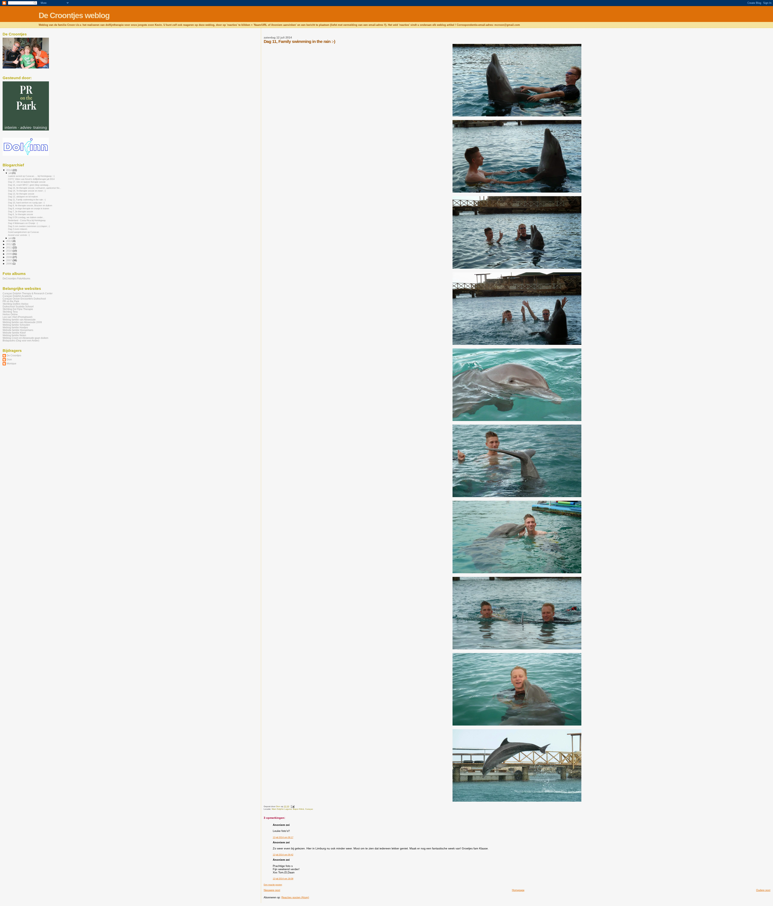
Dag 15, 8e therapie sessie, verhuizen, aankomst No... (34, 188)
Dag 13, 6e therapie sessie (21, 194)
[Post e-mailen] (292, 806)
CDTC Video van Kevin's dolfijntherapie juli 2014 (31, 179)
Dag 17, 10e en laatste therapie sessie (26, 182)
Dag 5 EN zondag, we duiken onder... (26, 217)
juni (10, 238)
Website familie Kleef (14, 332)
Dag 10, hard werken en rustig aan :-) (26, 202)
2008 (9, 257)
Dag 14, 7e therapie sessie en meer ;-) (27, 191)
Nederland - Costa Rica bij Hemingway (27, 220)
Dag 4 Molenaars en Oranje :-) (23, 223)
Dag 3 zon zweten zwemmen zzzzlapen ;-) (29, 226)
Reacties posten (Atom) (295, 897)
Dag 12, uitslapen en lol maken (23, 196)
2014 (9, 170)
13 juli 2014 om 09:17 (283, 837)
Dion (9, 359)
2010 (9, 250)
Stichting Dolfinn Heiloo (15, 304)
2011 (9, 247)
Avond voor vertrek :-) (19, 235)
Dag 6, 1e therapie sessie (20, 214)
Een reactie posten (273, 884)
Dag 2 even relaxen (17, 229)
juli (10, 173)
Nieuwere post (272, 890)
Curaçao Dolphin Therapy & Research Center (28, 293)
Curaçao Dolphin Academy (17, 296)
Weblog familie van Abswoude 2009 (22, 322)
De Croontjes (14, 355)
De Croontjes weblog (74, 15)
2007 (9, 260)
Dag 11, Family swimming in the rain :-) (27, 199)
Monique (11, 363)
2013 (9, 241)
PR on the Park (11, 301)
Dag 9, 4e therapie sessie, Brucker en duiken (30, 205)
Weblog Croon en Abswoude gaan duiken (25, 338)
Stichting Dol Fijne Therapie (18, 309)
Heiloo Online (10, 314)
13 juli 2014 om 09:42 (283, 854)
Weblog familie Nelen (14, 335)
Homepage (518, 890)
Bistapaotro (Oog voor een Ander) (21, 340)
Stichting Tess (10, 311)
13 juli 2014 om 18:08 (283, 878)
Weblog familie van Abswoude (19, 319)
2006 (9, 263)
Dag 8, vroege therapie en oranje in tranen (28, 208)
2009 (9, 254)
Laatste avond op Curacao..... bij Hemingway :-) (31, 176)
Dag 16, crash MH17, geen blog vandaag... (29, 185)
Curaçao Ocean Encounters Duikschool (24, 298)
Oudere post (763, 890)
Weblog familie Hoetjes (15, 327)
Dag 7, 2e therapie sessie (20, 211)
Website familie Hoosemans (18, 330)
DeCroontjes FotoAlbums (16, 278)
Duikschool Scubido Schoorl (18, 306)
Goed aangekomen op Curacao (23, 232)
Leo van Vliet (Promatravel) (17, 317)
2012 (9, 244)
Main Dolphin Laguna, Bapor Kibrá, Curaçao (292, 809)
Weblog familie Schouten (16, 324)
